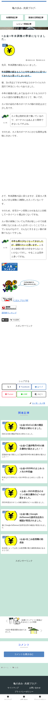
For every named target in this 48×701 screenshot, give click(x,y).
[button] (39, 394)
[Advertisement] (24, 166)
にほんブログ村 (20, 300)
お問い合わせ (35, 688)
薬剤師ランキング (9, 313)
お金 (6, 320)
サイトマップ (13, 688)
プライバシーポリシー (24, 692)
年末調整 (16, 320)
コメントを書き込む (24, 654)
